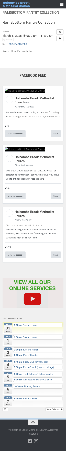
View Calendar (54, 409)
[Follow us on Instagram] (36, 441)
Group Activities (18, 44)
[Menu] (62, 4)
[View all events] (59, 32)
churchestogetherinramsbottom (23, 116)
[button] (60, 38)
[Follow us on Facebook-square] (30, 441)
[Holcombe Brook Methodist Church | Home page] (25, 4)
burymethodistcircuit (51, 116)
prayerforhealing (50, 112)
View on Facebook (15, 134)
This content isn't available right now (24, 225)
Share (55, 134)
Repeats (9, 39)
